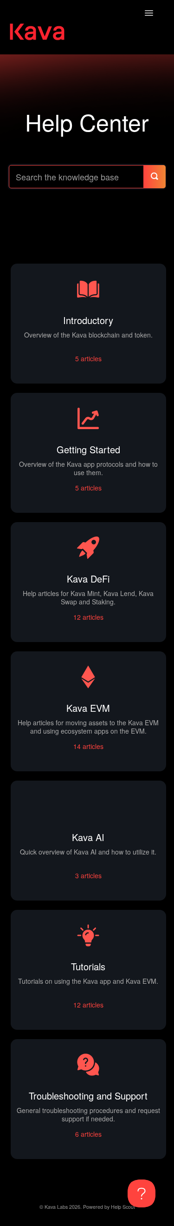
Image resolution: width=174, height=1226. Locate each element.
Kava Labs (56, 1206)
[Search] (154, 176)
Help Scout (123, 1206)
